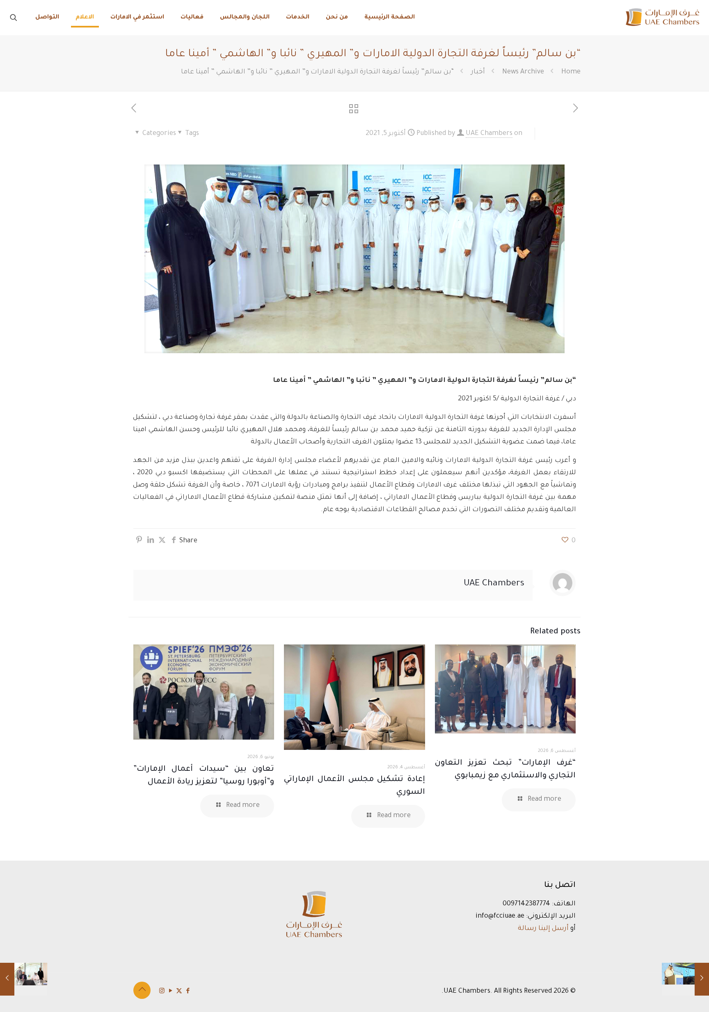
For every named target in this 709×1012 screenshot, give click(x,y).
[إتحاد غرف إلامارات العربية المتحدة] (662, 17)
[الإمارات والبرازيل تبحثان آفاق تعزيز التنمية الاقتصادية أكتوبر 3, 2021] (685, 979)
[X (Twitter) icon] (179, 992)
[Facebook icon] (188, 992)
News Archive (523, 72)
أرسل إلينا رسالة (543, 928)
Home (571, 72)
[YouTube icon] (170, 992)
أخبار (478, 72)
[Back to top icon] (142, 990)
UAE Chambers (489, 133)
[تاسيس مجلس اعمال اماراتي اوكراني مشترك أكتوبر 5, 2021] (23, 979)
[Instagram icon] (162, 992)
